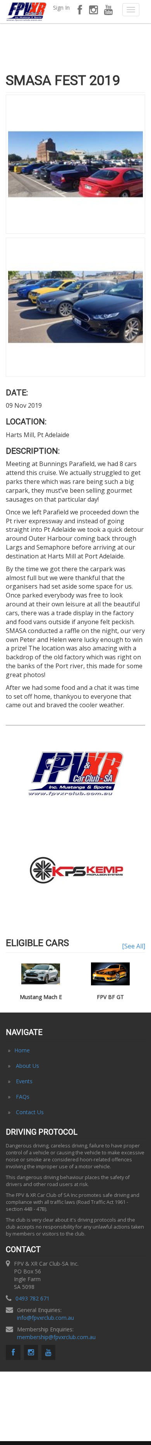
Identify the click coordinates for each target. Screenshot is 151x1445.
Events (24, 1081)
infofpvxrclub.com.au (45, 1317)
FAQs (22, 1096)
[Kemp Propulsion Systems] (75, 869)
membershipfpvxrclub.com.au (56, 1337)
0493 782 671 (32, 1298)
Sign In (61, 7)
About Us (27, 1065)
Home (22, 1050)
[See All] (133, 946)
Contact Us (30, 1112)
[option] (75, 870)
